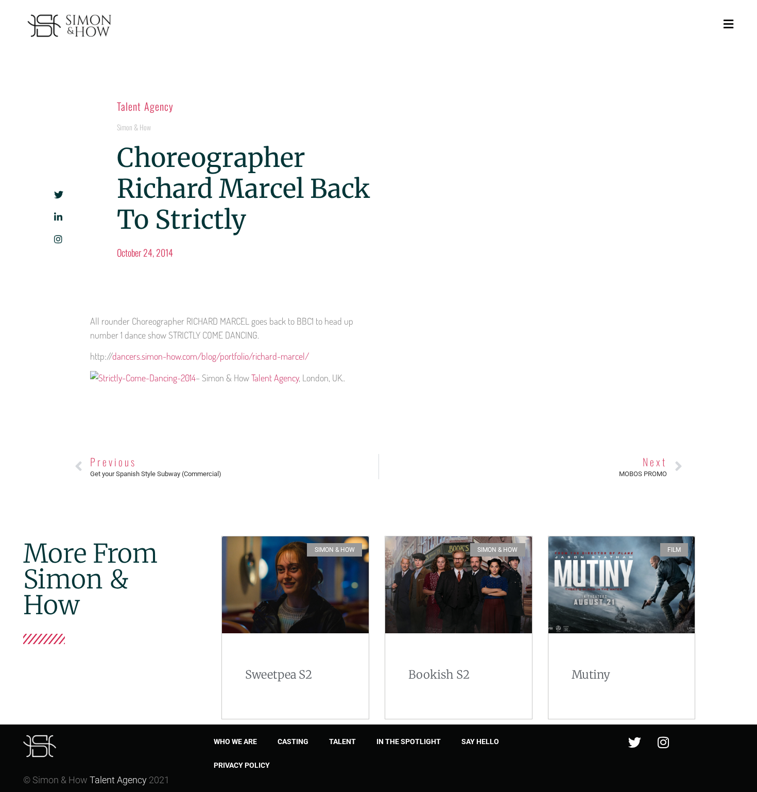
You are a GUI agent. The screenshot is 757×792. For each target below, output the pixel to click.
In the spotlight (408, 741)
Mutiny (591, 674)
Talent (342, 741)
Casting (293, 741)
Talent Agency (145, 106)
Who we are (235, 741)
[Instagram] (663, 742)
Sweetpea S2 (278, 674)
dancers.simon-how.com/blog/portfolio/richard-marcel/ (210, 356)
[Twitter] (635, 742)
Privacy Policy (242, 765)
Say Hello (480, 741)
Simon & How (134, 127)
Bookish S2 (439, 674)
